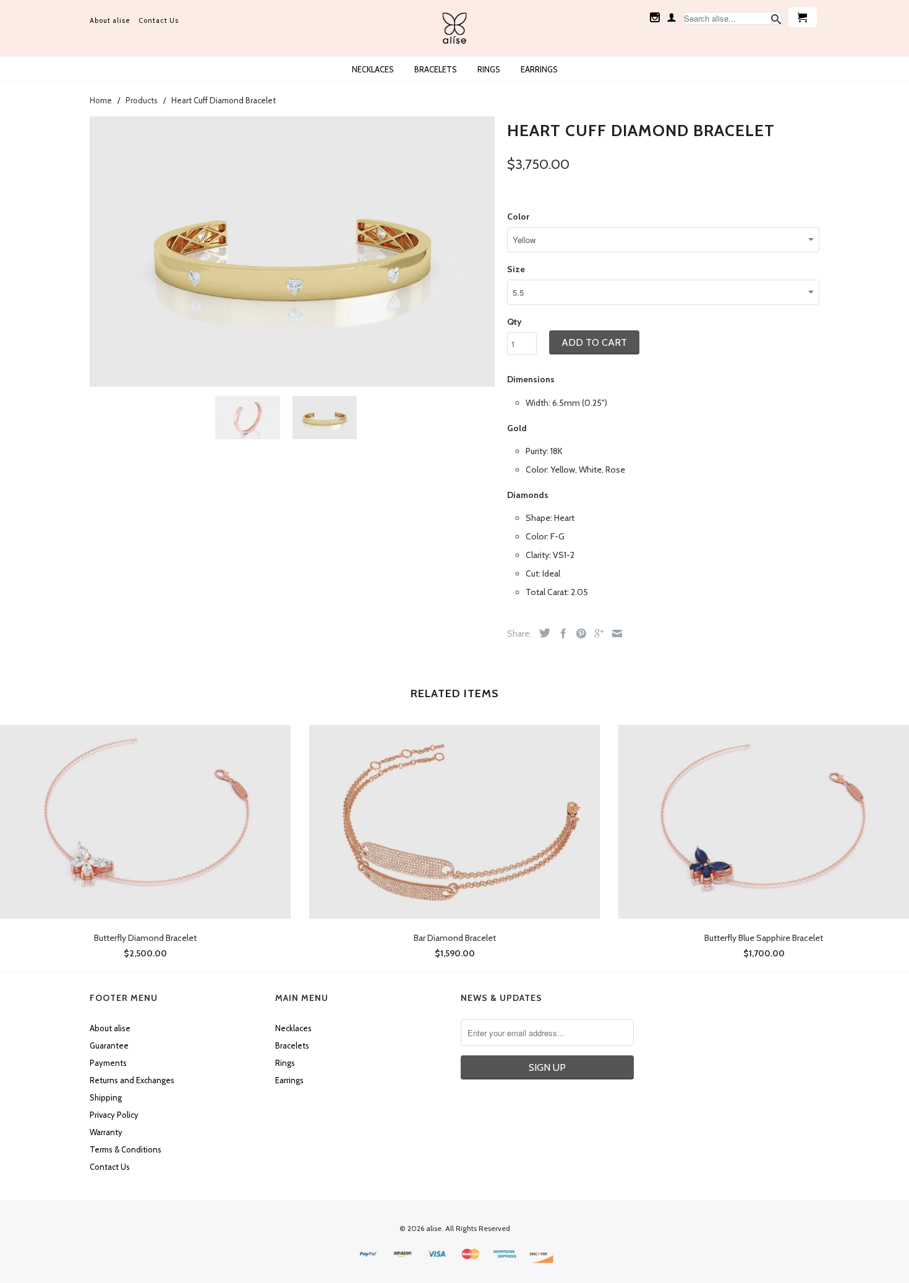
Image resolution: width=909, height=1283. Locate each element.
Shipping (106, 1097)
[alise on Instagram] (655, 17)
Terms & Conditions (125, 1149)
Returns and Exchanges (132, 1080)
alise (434, 1228)
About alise (110, 20)
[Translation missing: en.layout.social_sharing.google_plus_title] (596, 633)
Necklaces (373, 69)
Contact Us (159, 20)
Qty (514, 321)
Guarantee (109, 1045)
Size (516, 269)
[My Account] (671, 17)
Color (518, 216)
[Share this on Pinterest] (578, 633)
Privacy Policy (114, 1115)
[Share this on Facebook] (560, 633)
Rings (488, 69)
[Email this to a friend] (614, 633)
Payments (108, 1063)
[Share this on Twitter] (541, 632)
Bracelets (435, 69)
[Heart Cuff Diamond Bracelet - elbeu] (292, 251)
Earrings (539, 69)
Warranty (106, 1132)
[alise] (454, 28)
